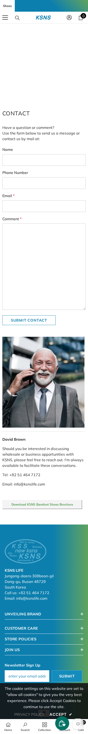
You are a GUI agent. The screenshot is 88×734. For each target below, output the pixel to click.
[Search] (17, 18)
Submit (67, 676)
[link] (25, 726)
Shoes (7, 6)
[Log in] (69, 17)
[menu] (5, 17)
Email (8, 195)
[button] (29, 320)
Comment (12, 218)
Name (7, 149)
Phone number (15, 172)
